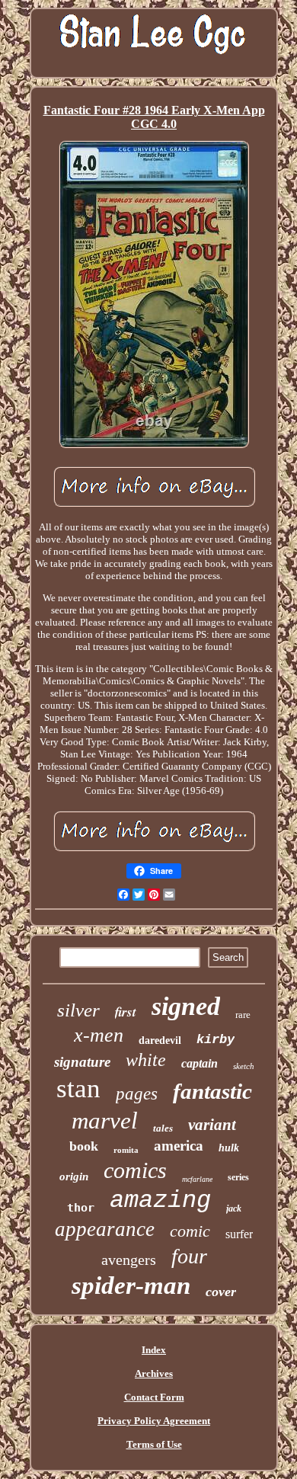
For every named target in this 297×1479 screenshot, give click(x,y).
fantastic (212, 1091)
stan (78, 1088)
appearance (105, 1229)
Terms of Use (154, 1444)
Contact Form (154, 1397)
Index (154, 1350)
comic (190, 1231)
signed (186, 1006)
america (178, 1146)
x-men (98, 1035)
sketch (243, 1066)
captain (199, 1063)
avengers (128, 1259)
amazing (160, 1200)
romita (126, 1149)
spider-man (131, 1285)
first (125, 1012)
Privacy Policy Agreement (153, 1420)
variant (212, 1125)
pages (137, 1093)
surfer (239, 1234)
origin (73, 1176)
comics (135, 1170)
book (83, 1146)
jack (233, 1208)
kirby (215, 1039)
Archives (154, 1373)
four (189, 1256)
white (146, 1060)
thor (80, 1208)
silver (78, 1010)
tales (163, 1128)
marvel (105, 1120)
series (238, 1177)
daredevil (160, 1040)
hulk (229, 1148)
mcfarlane (197, 1179)
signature (82, 1062)
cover (221, 1291)
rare (243, 1014)
